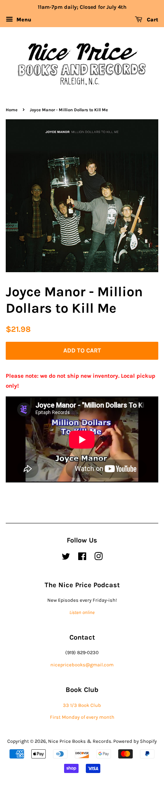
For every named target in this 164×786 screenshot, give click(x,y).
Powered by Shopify (135, 741)
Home (12, 109)
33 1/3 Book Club (82, 705)
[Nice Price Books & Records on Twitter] (66, 558)
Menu (23, 19)
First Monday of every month (82, 717)
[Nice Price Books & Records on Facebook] (82, 558)
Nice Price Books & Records (79, 741)
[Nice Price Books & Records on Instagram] (98, 558)
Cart (151, 19)
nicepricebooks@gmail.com (82, 664)
